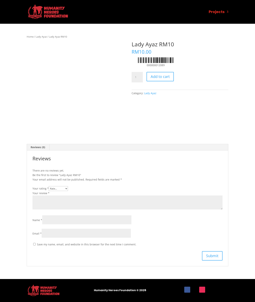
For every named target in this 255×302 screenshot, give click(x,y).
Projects (217, 11)
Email (37, 233)
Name (37, 220)
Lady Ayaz (41, 36)
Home (30, 36)
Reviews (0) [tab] (38, 147)
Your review (40, 193)
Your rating (40, 188)
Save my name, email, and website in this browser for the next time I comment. (86, 244)
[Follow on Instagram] (202, 290)
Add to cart (160, 76)
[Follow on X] (195, 290)
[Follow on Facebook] (187, 290)
